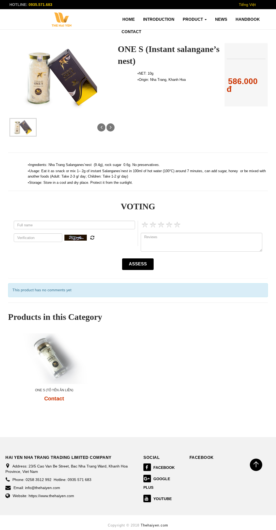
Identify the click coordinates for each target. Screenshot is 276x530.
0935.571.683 (40, 4)
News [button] (221, 19)
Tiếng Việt (247, 4)
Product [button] (193, 19)
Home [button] (128, 19)
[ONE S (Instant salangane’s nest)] (22, 127)
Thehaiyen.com (154, 525)
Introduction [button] (158, 19)
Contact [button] (131, 31)
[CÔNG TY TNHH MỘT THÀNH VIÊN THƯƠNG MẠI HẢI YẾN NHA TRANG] (62, 20)
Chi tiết (54, 414)
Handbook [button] (248, 19)
